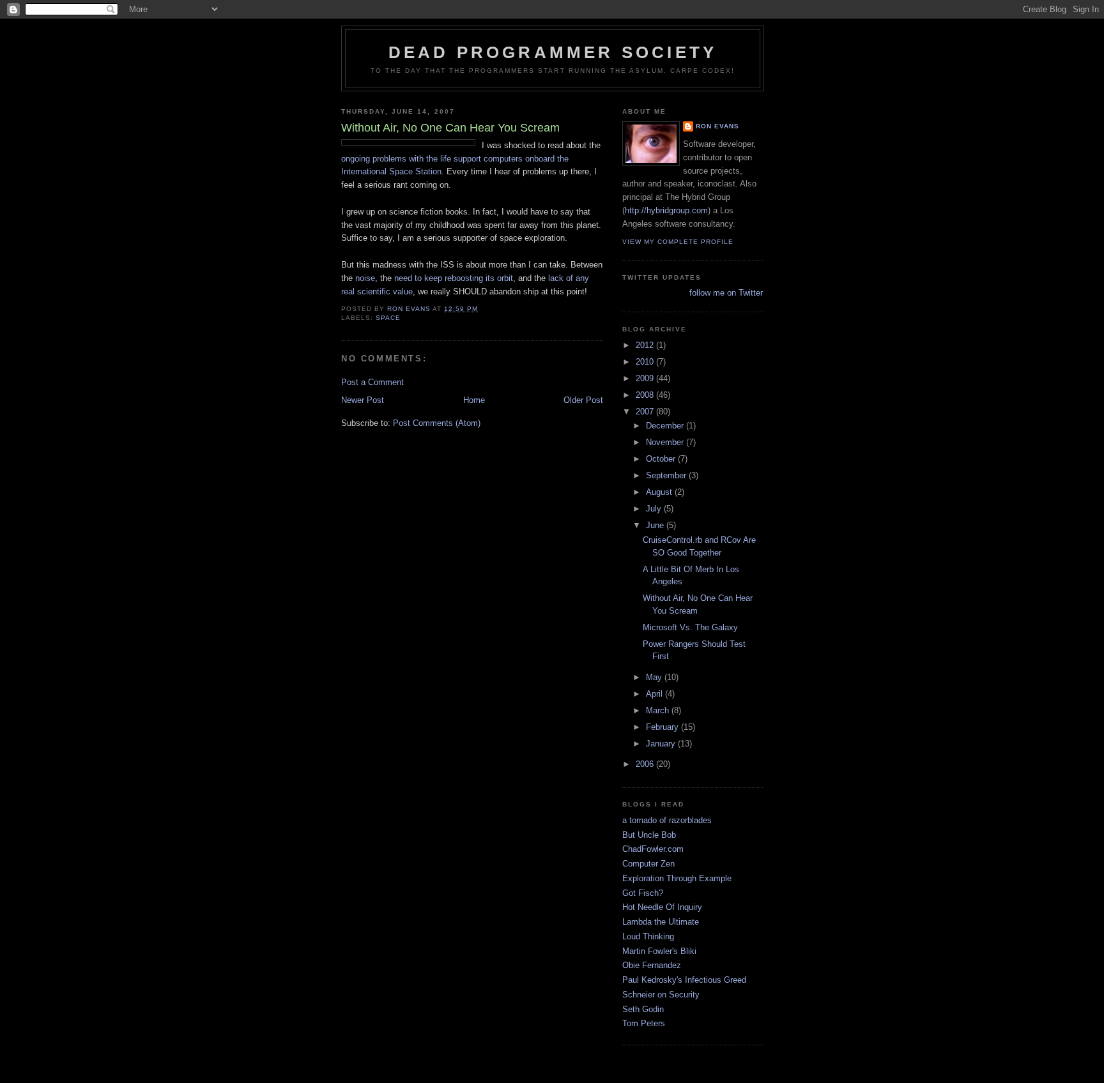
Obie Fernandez (651, 965)
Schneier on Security (661, 994)
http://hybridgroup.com (666, 210)
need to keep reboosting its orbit (453, 278)
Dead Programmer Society (552, 52)
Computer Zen (648, 863)
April (655, 694)
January (662, 743)
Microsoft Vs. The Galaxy (690, 627)
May (655, 677)
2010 (646, 362)
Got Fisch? (642, 893)
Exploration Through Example (677, 878)
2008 (646, 395)
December (666, 425)
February (663, 727)
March (658, 710)
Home (474, 400)
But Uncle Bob (649, 835)
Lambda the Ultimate (660, 922)
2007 (646, 411)
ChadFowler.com (653, 849)
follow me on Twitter (726, 293)
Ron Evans (717, 126)
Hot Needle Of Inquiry (662, 907)
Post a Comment (372, 382)
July (655, 508)
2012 (646, 345)
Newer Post (362, 400)
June (656, 525)
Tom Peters (643, 1023)
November (666, 442)
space (388, 317)
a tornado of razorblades (667, 820)
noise (365, 278)
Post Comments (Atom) (436, 423)
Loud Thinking (648, 936)
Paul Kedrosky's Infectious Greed (684, 980)
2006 (646, 764)
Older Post (583, 400)
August (660, 492)
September (667, 475)
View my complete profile (677, 241)
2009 (646, 378)
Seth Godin (643, 1009)
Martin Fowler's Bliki (659, 951)
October (662, 459)
